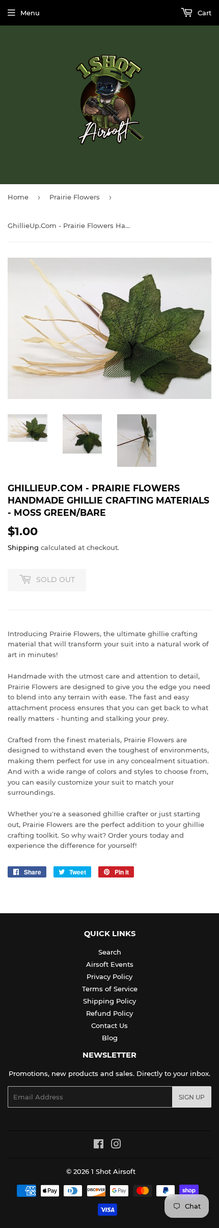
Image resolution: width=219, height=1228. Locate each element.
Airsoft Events (109, 964)
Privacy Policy (109, 976)
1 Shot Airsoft (113, 1171)
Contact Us (109, 1025)
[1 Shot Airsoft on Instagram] (116, 1145)
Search (109, 952)
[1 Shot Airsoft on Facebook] (98, 1145)
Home (18, 197)
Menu (30, 13)
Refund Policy (109, 1013)
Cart (203, 13)
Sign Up (192, 1097)
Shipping (23, 547)
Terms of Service (110, 989)
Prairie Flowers (74, 197)
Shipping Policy (109, 1001)
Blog (110, 1038)
